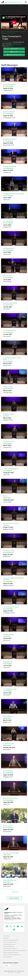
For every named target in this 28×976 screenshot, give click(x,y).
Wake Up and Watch (9, 112)
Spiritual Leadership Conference (10, 952)
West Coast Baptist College (9, 942)
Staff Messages (16, 44)
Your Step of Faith (8, 221)
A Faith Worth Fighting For (10, 468)
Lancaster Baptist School (9, 944)
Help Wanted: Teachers (10, 139)
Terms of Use (10, 972)
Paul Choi (6, 416)
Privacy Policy (17, 972)
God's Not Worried (8, 743)
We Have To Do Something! (11, 853)
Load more (15, 892)
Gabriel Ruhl (7, 498)
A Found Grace (7, 825)
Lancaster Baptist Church (13, 2)
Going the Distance (8, 634)
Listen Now (14, 48)
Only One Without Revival (10, 798)
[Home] (2, 2)
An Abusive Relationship (10, 303)
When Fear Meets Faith (10, 880)
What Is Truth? (7, 276)
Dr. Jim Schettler (8, 196)
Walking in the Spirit (8, 414)
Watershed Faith (8, 661)
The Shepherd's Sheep (9, 330)
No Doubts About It (8, 248)
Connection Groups (8, 915)
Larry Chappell (7, 443)
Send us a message (8, 920)
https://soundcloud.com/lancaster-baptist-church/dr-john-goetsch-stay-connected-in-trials (13, 32)
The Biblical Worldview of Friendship (13, 194)
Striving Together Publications (10, 940)
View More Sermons (14, 898)
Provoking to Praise (8, 550)
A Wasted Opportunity (9, 84)
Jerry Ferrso (6, 636)
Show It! (5, 496)
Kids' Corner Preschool (8, 946)
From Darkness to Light (10, 689)
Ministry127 (5, 938)
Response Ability (8, 387)
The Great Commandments (11, 523)
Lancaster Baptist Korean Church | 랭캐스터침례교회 (14, 950)
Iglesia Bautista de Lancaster (10, 948)
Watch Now (14, 51)
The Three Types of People (11, 607)
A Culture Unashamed (9, 166)
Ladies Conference (7, 956)
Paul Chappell (6, 936)
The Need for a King (9, 441)
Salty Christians (7, 716)
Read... (11, 46)
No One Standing (8, 771)
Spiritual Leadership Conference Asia (11, 954)
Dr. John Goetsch (7, 42)
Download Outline (12, 54)
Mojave (6, 965)
